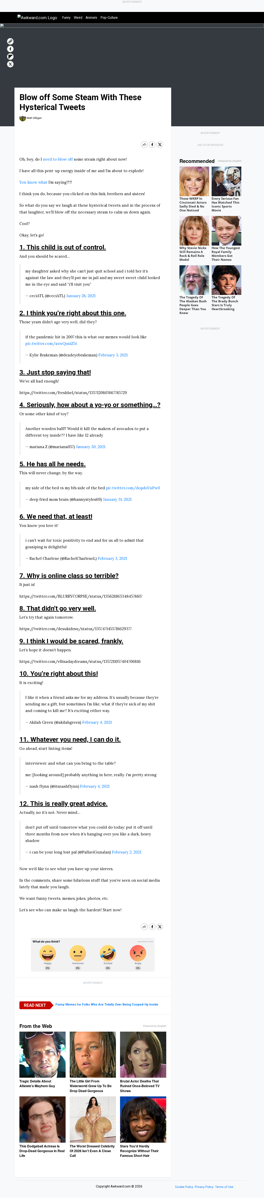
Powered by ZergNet (154, 1026)
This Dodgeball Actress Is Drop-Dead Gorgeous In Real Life (42, 1151)
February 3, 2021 (113, 355)
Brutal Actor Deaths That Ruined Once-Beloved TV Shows (140, 1086)
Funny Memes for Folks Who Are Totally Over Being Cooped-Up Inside (106, 1004)
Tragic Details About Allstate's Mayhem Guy (37, 1083)
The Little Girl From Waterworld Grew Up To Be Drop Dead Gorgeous (91, 1086)
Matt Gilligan (34, 117)
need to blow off (58, 159)
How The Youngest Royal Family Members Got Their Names (226, 254)
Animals (91, 18)
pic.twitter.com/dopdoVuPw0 (133, 487)
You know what (33, 182)
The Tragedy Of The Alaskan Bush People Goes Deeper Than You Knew (193, 305)
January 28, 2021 (80, 295)
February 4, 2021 (97, 722)
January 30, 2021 (90, 446)
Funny (66, 18)
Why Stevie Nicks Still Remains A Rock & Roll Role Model (192, 254)
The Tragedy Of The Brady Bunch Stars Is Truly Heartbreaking (225, 303)
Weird (78, 18)
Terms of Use (224, 1187)
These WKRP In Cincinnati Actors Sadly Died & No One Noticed (192, 204)
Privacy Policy (204, 1187)
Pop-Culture (109, 18)
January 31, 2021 (117, 499)
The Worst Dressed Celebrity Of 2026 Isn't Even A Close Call (92, 1151)
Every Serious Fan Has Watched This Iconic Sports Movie (225, 204)
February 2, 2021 (126, 852)
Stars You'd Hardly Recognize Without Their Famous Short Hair (139, 1151)
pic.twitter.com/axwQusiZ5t (51, 343)
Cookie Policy (184, 1187)
